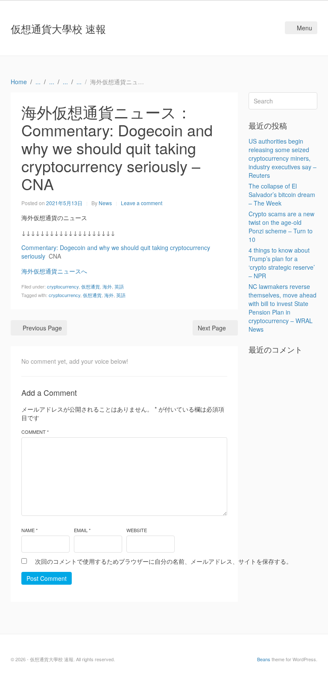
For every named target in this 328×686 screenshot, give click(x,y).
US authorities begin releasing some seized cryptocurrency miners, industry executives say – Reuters (282, 158)
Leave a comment (141, 202)
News (105, 202)
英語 (119, 286)
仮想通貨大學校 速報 (58, 28)
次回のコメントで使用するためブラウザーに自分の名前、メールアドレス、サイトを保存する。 (163, 561)
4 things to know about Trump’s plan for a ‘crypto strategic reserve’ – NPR (282, 263)
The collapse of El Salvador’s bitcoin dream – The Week (282, 194)
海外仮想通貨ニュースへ (54, 271)
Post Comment (46, 578)
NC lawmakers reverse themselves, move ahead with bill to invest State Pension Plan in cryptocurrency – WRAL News (282, 307)
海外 (107, 286)
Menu (304, 28)
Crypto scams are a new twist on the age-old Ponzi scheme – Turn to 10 (281, 226)
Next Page (212, 328)
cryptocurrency (63, 286)
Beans (263, 659)
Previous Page (42, 328)
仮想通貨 (90, 286)
